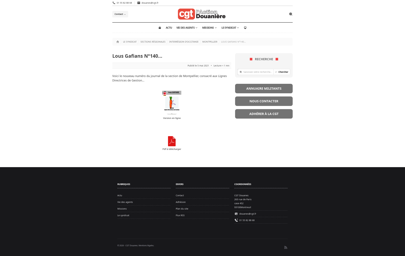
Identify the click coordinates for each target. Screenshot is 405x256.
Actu (169, 27)
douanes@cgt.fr (247, 213)
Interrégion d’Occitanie (184, 41)
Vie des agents (185, 27)
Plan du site (182, 208)
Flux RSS (180, 215)
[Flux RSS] (286, 247)
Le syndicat (228, 27)
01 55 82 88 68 (247, 220)
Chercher (283, 71)
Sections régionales (152, 41)
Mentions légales (146, 245)
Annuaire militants (263, 88)
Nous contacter (263, 101)
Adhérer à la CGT (264, 114)
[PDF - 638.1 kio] (172, 141)
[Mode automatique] (245, 28)
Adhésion (181, 202)
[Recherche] (291, 14)
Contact (120, 13)
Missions (208, 27)
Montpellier (209, 41)
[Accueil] (159, 28)
